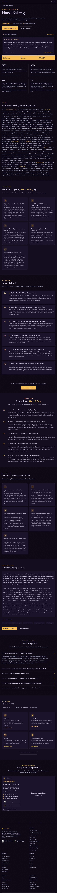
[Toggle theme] (51, 2)
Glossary (4, 882)
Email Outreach (27, 622)
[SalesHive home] (15, 828)
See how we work (24, 628)
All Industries (32, 888)
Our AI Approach (5, 869)
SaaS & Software (33, 877)
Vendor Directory (5, 886)
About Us (31, 856)
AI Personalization (6, 862)
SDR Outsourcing (38, 622)
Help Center (4, 884)
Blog (3, 877)
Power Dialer (4, 858)
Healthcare (32, 882)
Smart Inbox (4, 865)
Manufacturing (32, 884)
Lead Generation (6, 23)
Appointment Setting (34, 841)
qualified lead (40, 162)
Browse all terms (25, 28)
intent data (22, 166)
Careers (31, 862)
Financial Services (33, 880)
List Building (49, 622)
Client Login (4, 871)
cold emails (15, 141)
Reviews (31, 865)
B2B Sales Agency (33, 830)
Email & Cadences (6, 860)
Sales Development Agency (35, 832)
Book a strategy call (9, 28)
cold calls (28, 141)
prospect (47, 109)
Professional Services (34, 886)
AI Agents (4, 867)
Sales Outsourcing (33, 847)
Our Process (32, 858)
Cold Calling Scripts (6, 880)
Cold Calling (17, 622)
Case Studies (5, 888)
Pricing (31, 860)
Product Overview (6, 856)
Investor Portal (32, 867)
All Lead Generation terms (27, 753)
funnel (45, 147)
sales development (11, 109)
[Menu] (54, 2)
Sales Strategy (32, 850)
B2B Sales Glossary (8, 5)
